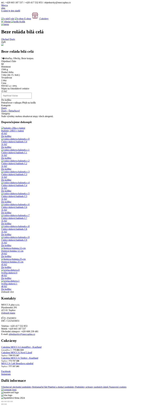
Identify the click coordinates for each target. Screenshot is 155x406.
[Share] (5, 401)
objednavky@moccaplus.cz (22, 334)
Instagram (6, 374)
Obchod (5, 39)
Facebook (6, 371)
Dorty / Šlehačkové (10, 111)
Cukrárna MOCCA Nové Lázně (16, 352)
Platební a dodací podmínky (61, 387)
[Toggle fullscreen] (8, 401)
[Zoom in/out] (11, 401)
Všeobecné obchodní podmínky (16, 387)
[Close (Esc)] (2, 401)
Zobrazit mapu (8, 313)
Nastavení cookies (117, 387)
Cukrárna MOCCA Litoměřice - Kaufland (21, 347)
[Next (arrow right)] (5, 404)
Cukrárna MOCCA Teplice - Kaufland (19, 358)
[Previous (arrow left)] (2, 404)
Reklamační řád (40, 387)
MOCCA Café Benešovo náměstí (17, 363)
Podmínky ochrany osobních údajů (92, 387)
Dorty (12, 39)
